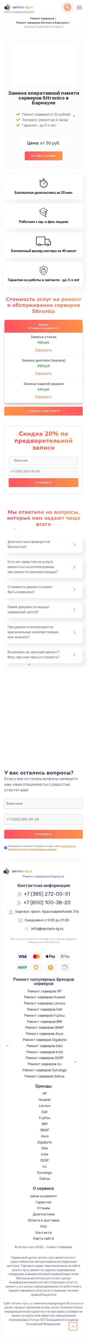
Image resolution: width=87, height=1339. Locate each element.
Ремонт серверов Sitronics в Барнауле (42, 22)
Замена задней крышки (43, 384)
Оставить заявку (43, 155)
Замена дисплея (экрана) (43, 360)
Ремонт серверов (42, 18)
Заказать (43, 350)
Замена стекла (43, 337)
